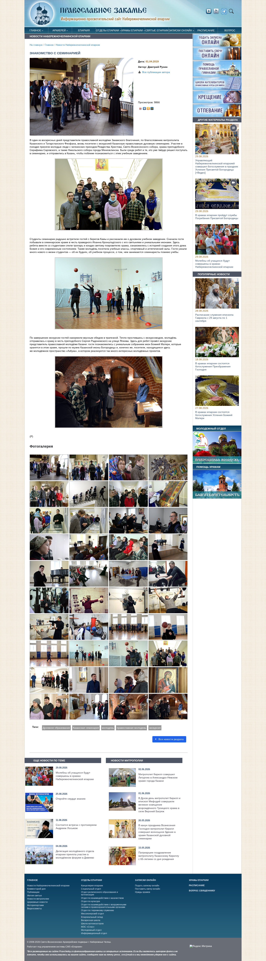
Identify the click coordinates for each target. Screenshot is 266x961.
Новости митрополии (38, 899)
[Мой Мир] (152, 107)
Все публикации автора (156, 72)
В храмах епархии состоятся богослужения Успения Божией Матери (213, 415)
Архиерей (59, 30)
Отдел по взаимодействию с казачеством (102, 898)
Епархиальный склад (92, 917)
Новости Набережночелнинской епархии (78, 45)
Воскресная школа (90, 920)
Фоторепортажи (35, 905)
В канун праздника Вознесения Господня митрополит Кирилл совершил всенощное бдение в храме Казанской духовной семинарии (157, 832)
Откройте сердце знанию (71, 798)
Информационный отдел (94, 933)
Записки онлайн (180, 30)
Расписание (206, 30)
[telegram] (225, 11)
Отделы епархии (107, 30)
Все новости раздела (170, 739)
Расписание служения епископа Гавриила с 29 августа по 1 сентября (214, 317)
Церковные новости (37, 902)
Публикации (33, 892)
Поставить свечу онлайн (147, 889)
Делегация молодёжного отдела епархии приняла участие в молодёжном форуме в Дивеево (75, 854)
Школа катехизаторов (92, 923)
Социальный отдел (91, 889)
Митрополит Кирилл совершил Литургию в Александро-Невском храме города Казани (158, 777)
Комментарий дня (36, 889)
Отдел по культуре (90, 901)
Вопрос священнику (230, 31)
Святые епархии (156, 30)
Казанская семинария (86, 727)
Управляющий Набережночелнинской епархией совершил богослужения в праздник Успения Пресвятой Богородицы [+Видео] (216, 166)
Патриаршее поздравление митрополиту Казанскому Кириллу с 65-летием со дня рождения (158, 855)
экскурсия (155, 727)
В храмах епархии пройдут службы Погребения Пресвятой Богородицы (216, 217)
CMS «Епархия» (74, 946)
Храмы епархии (132, 30)
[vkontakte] (208, 11)
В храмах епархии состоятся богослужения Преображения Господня (213, 366)
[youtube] (217, 11)
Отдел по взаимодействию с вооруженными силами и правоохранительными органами (103, 905)
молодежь (108, 727)
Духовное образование (56, 727)
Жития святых (34, 895)
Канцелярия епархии (92, 885)
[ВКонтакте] (144, 107)
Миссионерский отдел (92, 913)
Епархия (84, 30)
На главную (36, 45)
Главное (35, 30)
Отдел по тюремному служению (97, 910)
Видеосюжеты (34, 908)
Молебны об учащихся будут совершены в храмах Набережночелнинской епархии (75, 776)
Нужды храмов (142, 892)
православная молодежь (131, 727)
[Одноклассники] (148, 107)
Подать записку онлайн (147, 885)
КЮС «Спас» (87, 927)
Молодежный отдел (91, 930)
